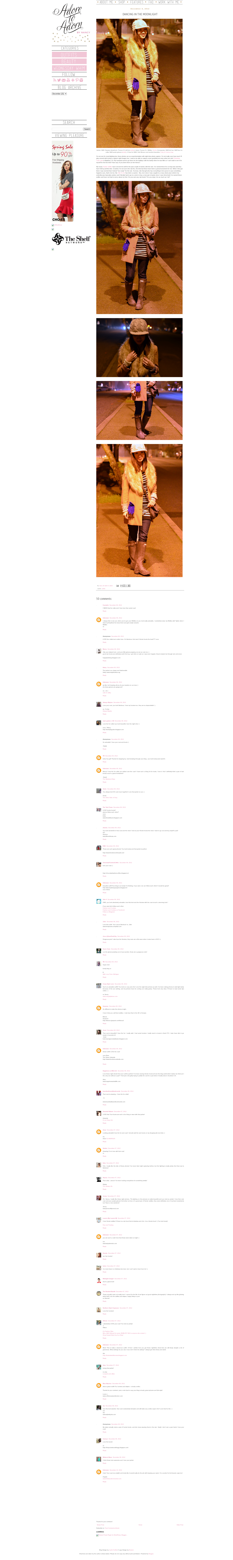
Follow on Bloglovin (109, 912)
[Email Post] (117, 585)
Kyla (104, 1163)
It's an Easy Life (108, 1120)
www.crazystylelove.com (110, 996)
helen (104, 1266)
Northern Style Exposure (111, 1308)
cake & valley (107, 692)
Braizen (131, 1550)
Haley (105, 667)
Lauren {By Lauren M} (110, 1218)
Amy (104, 1365)
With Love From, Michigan (111, 974)
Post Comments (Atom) (112, 1528)
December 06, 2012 (115, 605)
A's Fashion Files (108, 1331)
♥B (103, 962)
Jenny (105, 1196)
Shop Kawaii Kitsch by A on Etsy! (113, 1335)
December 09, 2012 (115, 1439)
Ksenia (105, 1253)
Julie (104, 921)
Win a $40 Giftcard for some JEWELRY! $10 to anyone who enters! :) (124, 1333)
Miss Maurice (107, 1383)
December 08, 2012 (118, 1383)
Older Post (180, 1525)
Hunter (155, 150)
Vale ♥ (105, 899)
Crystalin (106, 605)
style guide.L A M (108, 721)
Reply (104, 611)
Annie (105, 789)
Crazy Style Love (108, 984)
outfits (103, 588)
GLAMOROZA (110, 1138)
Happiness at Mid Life (110, 1071)
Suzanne (105, 1006)
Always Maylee (108, 702)
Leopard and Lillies (109, 1374)
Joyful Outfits (113, 1550)
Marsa (105, 649)
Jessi (104, 1030)
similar (132, 150)
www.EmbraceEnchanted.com (112, 1478)
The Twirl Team (108, 807)
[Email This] (121, 585)
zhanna (105, 827)
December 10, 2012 (116, 1470)
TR (103, 756)
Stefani (105, 1148)
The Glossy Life (107, 1186)
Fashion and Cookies (109, 908)
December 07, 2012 (120, 1111)
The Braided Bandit (109, 1291)
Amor (104, 1130)
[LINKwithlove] (57, 225)
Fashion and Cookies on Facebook (114, 910)
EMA (104, 846)
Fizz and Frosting (108, 1225)
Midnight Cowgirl (108, 1278)
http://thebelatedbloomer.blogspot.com (115, 1355)
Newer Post (100, 1525)
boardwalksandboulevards (111, 1091)
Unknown (106, 618)
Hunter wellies (107, 166)
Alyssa (105, 1177)
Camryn (105, 1439)
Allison (105, 1321)
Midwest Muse (107, 1457)
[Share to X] (126, 585)
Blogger (151, 1553)
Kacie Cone (106, 949)
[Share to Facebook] (129, 585)
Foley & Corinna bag (166, 152)
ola (104, 1406)
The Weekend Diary (109, 779)
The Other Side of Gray (110, 797)
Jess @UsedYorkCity (110, 936)
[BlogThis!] (124, 585)
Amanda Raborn (108, 1111)
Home (140, 1525)
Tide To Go (121, 173)
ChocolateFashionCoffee (111, 862)
